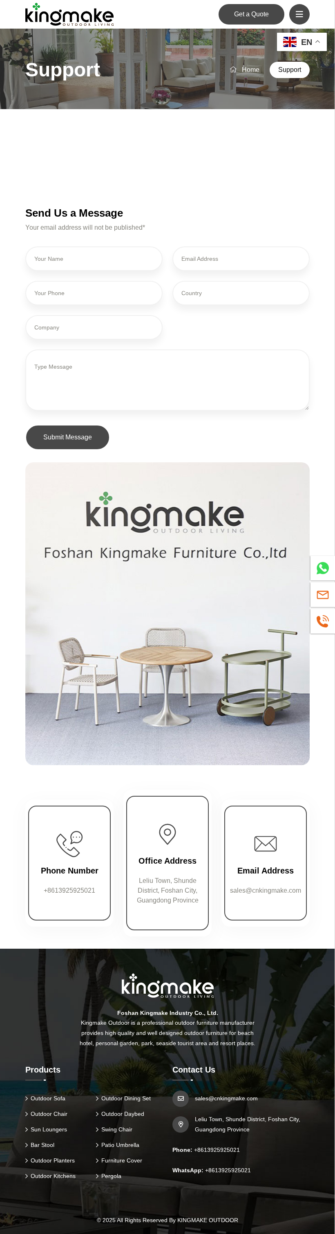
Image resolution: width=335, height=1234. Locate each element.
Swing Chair (116, 1129)
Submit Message (67, 437)
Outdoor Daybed (122, 1114)
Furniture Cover (121, 1160)
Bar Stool (42, 1145)
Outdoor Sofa (48, 1098)
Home (249, 69)
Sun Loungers (49, 1129)
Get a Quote (251, 14)
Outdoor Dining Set (126, 1098)
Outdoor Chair (49, 1114)
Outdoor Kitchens (53, 1176)
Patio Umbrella (120, 1145)
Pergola (111, 1176)
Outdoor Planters (53, 1160)
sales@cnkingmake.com (265, 890)
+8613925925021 (69, 890)
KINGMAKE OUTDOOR (207, 1220)
